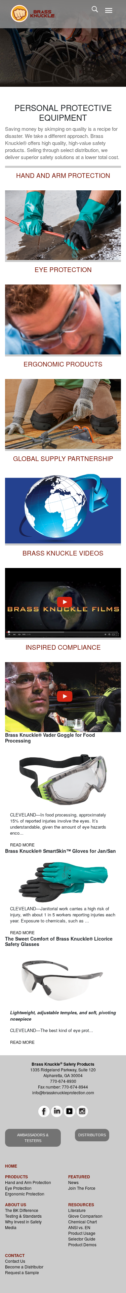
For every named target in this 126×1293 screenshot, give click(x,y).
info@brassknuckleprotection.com (63, 1092)
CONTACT (15, 1255)
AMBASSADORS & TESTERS (32, 1138)
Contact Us (15, 1261)
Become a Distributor (24, 1266)
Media (10, 1227)
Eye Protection (18, 1188)
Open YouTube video (30, 641)
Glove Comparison (85, 1216)
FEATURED (79, 1177)
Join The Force (81, 1188)
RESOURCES (81, 1205)
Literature (77, 1210)
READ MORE (22, 844)
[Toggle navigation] (108, 10)
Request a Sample (22, 1272)
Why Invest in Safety (23, 1221)
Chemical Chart (82, 1221)
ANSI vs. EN (79, 1227)
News (73, 1182)
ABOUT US (15, 1205)
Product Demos (82, 1244)
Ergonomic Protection (24, 1193)
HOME (11, 1166)
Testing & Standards (23, 1216)
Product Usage (81, 1233)
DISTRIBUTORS (92, 1135)
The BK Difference (21, 1210)
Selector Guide (81, 1239)
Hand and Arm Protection (28, 1182)
